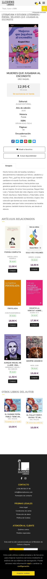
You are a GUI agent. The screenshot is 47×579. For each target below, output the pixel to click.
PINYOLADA (13, 308)
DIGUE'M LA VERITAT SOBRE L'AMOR (34, 309)
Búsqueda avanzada (39, 12)
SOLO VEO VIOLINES (34, 253)
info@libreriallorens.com (23, 492)
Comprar (13, 271)
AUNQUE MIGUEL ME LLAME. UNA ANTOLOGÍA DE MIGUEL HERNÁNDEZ (12, 364)
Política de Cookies (23, 518)
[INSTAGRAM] (25, 478)
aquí (29, 563)
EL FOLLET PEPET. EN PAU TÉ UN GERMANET (34, 416)
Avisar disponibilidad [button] (28, 156)
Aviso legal (24, 507)
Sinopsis (8, 166)
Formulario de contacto (23, 496)
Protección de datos (23, 514)
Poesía (5, 17)
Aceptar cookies (23, 573)
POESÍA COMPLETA (12, 252)
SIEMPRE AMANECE (34, 361)
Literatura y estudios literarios (20, 14)
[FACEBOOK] (21, 478)
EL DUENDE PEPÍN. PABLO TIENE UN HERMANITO (12, 415)
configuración (23, 566)
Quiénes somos (23, 529)
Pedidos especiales (23, 533)
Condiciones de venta (23, 511)
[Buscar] (44, 8)
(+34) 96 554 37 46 (23, 489)
